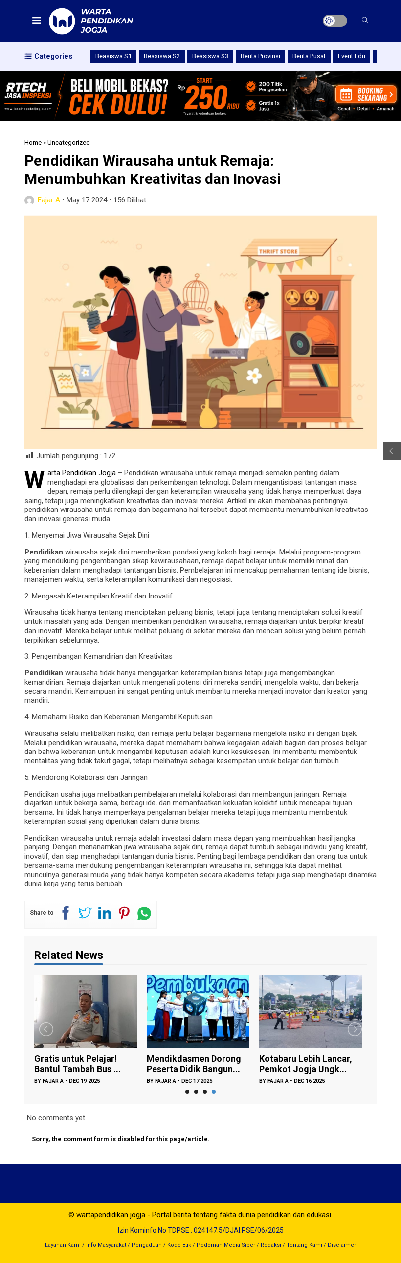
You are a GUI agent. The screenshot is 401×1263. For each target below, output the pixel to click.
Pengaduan (147, 1245)
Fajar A (49, 200)
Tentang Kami (304, 1245)
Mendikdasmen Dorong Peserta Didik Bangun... (194, 1064)
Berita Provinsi (260, 56)
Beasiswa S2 (162, 56)
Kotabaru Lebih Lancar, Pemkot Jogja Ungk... (305, 1064)
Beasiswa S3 (210, 56)
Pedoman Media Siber (226, 1245)
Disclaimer (342, 1245)
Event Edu (351, 56)
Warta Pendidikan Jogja (81, 472)
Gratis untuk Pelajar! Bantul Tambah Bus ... (77, 1064)
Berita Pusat (309, 56)
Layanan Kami (63, 1245)
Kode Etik (179, 1245)
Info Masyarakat (106, 1245)
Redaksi (271, 1245)
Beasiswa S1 (113, 56)
